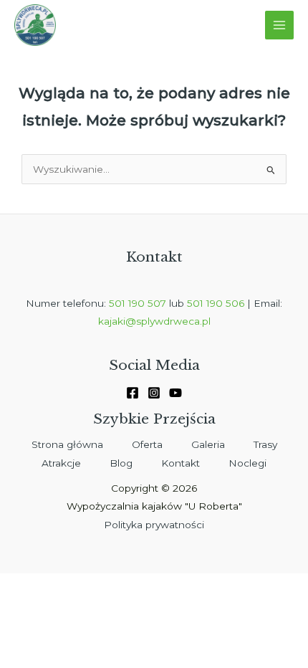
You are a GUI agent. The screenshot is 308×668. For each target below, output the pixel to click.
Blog (121, 463)
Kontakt (180, 463)
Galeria (208, 444)
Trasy (265, 444)
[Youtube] (175, 392)
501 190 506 (215, 303)
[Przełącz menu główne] (279, 25)
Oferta (147, 444)
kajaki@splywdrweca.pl (154, 321)
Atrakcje (61, 463)
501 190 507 (137, 303)
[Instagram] (154, 392)
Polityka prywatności (154, 524)
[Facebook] (132, 392)
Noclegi (247, 463)
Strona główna (67, 444)
